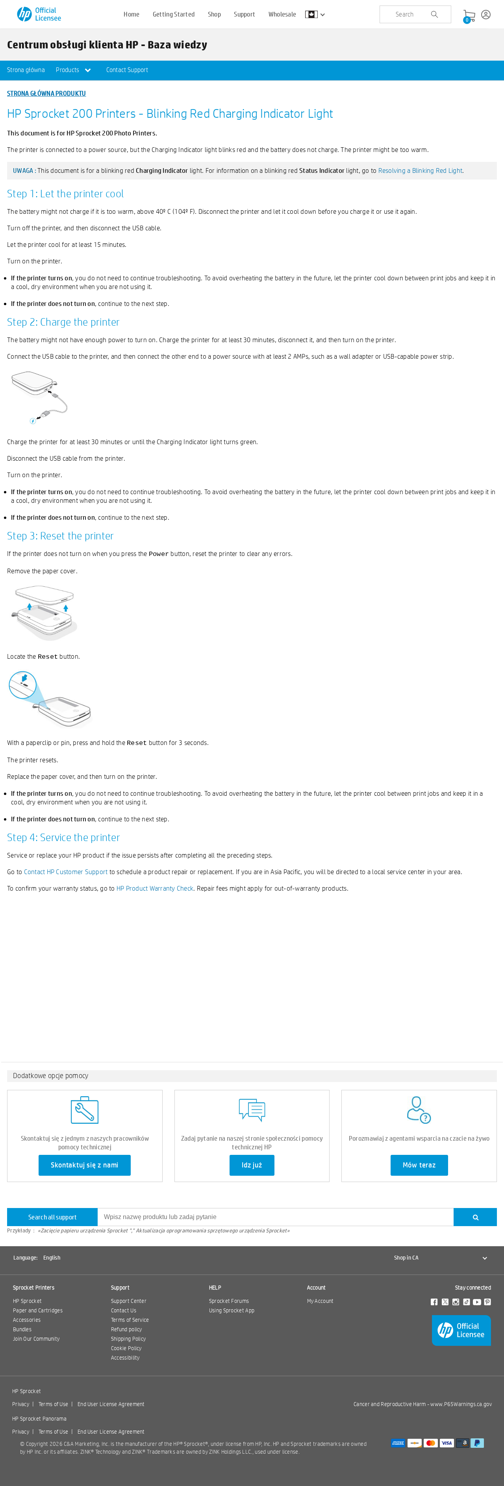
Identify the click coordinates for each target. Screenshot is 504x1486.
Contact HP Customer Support (66, 871)
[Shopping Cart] (469, 16)
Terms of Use (54, 1404)
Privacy (20, 1404)
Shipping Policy (128, 1338)
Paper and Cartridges (38, 1310)
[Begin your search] (434, 14)
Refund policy (126, 1329)
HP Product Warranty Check (155, 888)
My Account (320, 1300)
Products (68, 70)
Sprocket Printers (33, 1287)
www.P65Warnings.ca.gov (461, 1404)
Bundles (22, 1329)
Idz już (252, 1165)
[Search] (475, 1217)
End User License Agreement (111, 1404)
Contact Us (123, 1310)
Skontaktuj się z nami (85, 1165)
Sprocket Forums (229, 1300)
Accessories (27, 1319)
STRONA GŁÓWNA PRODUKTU (46, 93)
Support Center (128, 1300)
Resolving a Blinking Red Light (420, 170)
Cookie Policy (126, 1348)
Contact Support (127, 70)
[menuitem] (26, 70)
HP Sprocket (27, 1300)
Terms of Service (130, 1319)
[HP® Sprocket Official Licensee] (39, 14)
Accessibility (125, 1357)
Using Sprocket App (231, 1310)
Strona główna (26, 70)
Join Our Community (36, 1338)
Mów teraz (419, 1165)
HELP (215, 1287)
